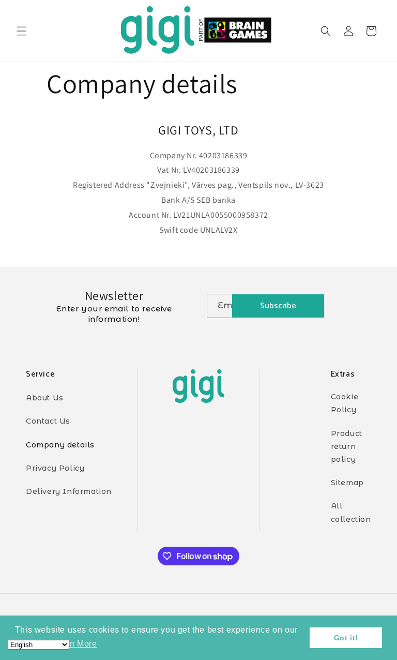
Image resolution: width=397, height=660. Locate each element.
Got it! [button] (346, 638)
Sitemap (347, 482)
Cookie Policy (345, 403)
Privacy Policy (55, 468)
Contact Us (48, 421)
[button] (21, 31)
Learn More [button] (74, 643)
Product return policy (346, 446)
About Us (45, 397)
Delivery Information (69, 491)
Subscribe (278, 306)
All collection (351, 512)
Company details (60, 444)
